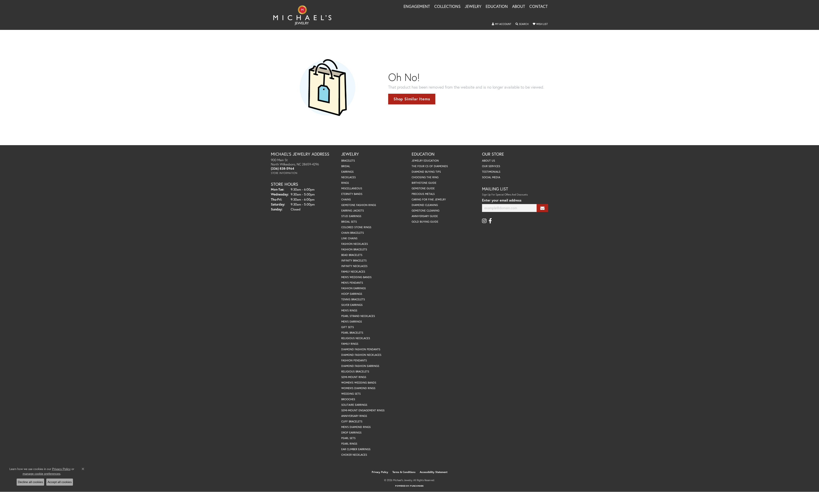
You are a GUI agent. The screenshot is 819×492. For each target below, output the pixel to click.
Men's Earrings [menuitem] (351, 321)
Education (497, 6)
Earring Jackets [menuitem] (352, 210)
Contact (538, 6)
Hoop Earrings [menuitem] (351, 294)
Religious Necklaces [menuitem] (355, 338)
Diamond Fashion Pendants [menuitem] (360, 349)
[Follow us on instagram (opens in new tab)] (484, 220)
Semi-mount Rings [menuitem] (353, 377)
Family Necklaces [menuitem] (353, 271)
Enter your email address (501, 200)
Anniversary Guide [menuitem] (425, 216)
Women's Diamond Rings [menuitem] (358, 388)
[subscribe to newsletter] (542, 208)
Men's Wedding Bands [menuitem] (356, 277)
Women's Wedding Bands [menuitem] (358, 382)
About (518, 6)
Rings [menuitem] (345, 183)
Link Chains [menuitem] (349, 238)
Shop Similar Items (412, 98)
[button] (501, 24)
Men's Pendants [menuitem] (352, 283)
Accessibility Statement (433, 472)
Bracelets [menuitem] (348, 160)
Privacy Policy (380, 472)
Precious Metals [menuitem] (423, 194)
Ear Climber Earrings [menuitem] (355, 449)
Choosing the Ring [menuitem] (425, 177)
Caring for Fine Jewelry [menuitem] (429, 199)
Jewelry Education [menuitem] (425, 160)
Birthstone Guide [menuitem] (424, 183)
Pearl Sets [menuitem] (348, 438)
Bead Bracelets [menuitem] (351, 255)
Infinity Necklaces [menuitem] (354, 266)
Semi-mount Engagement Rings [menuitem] (363, 410)
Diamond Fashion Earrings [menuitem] (360, 366)
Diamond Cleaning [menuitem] (425, 205)
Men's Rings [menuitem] (349, 310)
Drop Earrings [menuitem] (351, 432)
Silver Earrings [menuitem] (352, 305)
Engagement (417, 6)
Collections (447, 6)
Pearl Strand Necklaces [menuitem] (358, 316)
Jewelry (473, 6)
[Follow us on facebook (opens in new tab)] (490, 220)
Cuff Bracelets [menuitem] (351, 421)
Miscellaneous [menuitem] (351, 188)
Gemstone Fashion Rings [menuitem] (358, 205)
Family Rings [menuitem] (349, 344)
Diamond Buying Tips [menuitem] (426, 172)
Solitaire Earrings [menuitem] (354, 405)
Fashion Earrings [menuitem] (353, 288)
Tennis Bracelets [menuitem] (353, 299)
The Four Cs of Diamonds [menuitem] (430, 166)
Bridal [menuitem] (345, 166)
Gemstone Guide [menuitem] (423, 188)
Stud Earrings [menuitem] (351, 216)
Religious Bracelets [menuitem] (355, 371)
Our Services (491, 166)
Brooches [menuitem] (348, 399)
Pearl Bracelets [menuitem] (352, 332)
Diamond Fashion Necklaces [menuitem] (361, 355)
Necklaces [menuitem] (348, 177)
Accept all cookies (60, 482)
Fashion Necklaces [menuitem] (354, 244)
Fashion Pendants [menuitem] (354, 360)
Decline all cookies (30, 482)
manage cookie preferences (41, 473)
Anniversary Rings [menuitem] (354, 416)
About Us (488, 160)
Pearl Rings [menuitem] (349, 443)
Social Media (491, 177)
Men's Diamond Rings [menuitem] (356, 427)
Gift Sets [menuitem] (347, 327)
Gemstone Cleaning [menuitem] (425, 210)
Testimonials (491, 172)
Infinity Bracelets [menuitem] (354, 260)
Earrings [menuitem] (347, 172)
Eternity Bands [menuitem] (351, 194)
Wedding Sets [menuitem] (351, 394)
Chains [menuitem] (346, 199)
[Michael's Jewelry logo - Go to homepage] (304, 15)
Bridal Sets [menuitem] (349, 221)
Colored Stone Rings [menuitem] (356, 227)
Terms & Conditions (403, 472)
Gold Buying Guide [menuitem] (425, 221)
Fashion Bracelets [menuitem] (354, 249)
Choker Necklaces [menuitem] (354, 455)
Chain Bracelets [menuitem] (352, 233)
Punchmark (417, 486)
